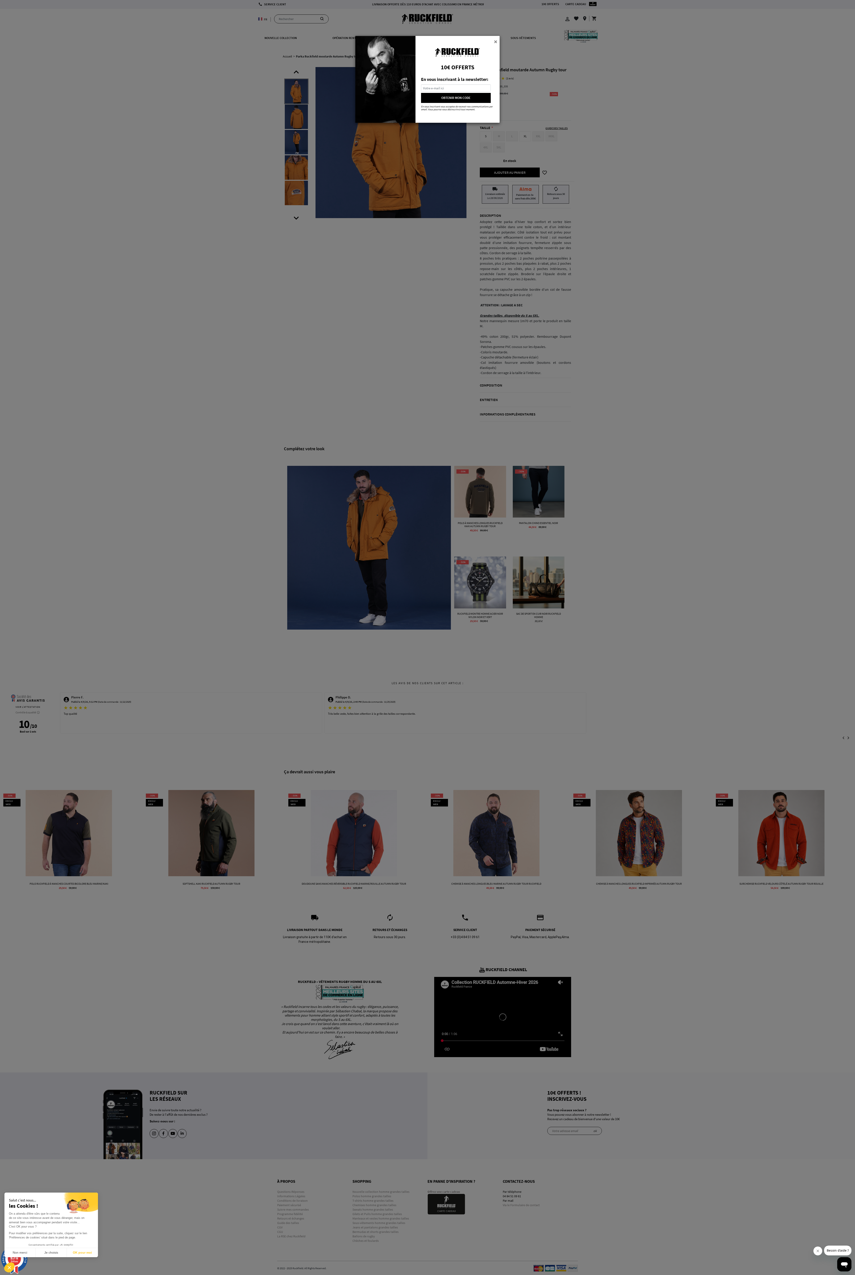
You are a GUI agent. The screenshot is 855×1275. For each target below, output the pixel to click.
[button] (9, 1267)
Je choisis (51, 1252)
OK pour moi (82, 1252)
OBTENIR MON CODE (455, 98)
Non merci (20, 1252)
